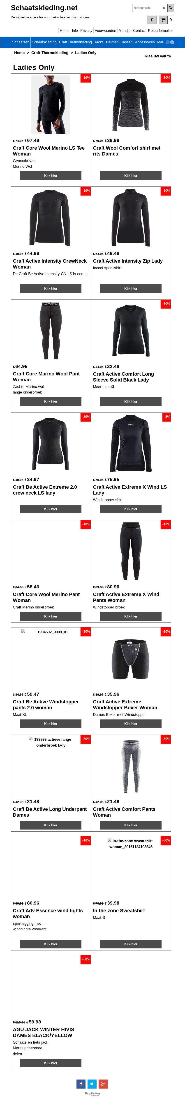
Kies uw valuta (158, 56)
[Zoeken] (170, 8)
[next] (172, 42)
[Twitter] (92, 1084)
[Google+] (103, 1084)
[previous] (168, 42)
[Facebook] (81, 1084)
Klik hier (50, 175)
